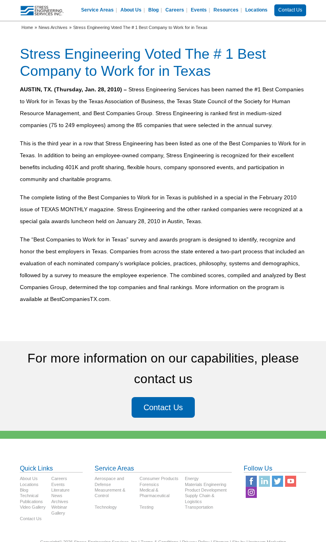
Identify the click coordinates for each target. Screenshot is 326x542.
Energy (192, 478)
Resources (226, 10)
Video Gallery (33, 507)
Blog (153, 10)
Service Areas (97, 10)
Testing (146, 507)
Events (199, 10)
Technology (106, 507)
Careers (174, 10)
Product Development (206, 490)
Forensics (149, 484)
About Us (131, 10)
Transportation (199, 507)
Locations (256, 10)
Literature (60, 490)
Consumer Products (159, 478)
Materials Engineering (205, 484)
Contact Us (290, 10)
